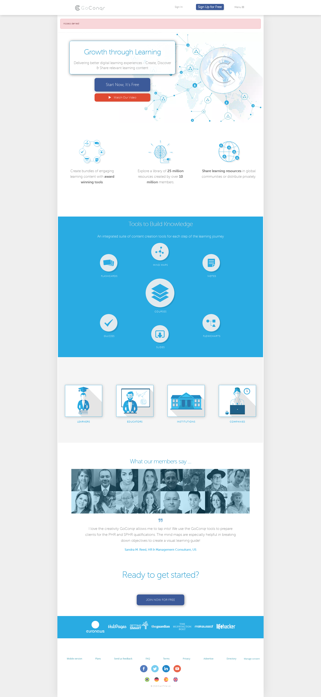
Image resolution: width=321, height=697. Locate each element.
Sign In (179, 7)
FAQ (148, 658)
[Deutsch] (157, 681)
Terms (166, 658)
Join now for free (160, 600)
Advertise (208, 658)
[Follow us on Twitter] (155, 669)
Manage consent (252, 658)
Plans (98, 658)
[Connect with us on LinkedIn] (166, 669)
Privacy (186, 658)
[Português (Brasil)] (147, 681)
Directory (231, 658)
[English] (176, 681)
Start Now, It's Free (122, 84)
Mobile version (74, 658)
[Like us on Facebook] (144, 669)
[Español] (166, 681)
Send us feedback (123, 658)
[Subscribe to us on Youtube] (177, 669)
